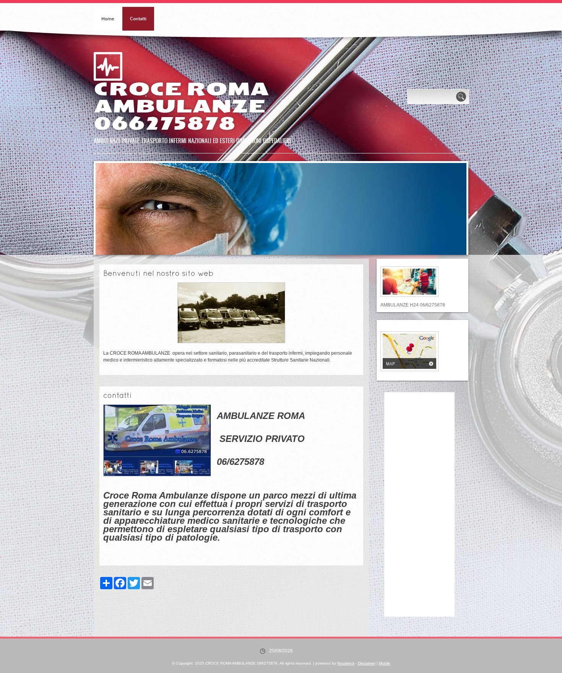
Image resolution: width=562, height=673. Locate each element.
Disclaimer (366, 663)
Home (107, 19)
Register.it (345, 663)
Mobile (384, 663)
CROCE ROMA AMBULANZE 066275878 (181, 106)
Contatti (138, 19)
